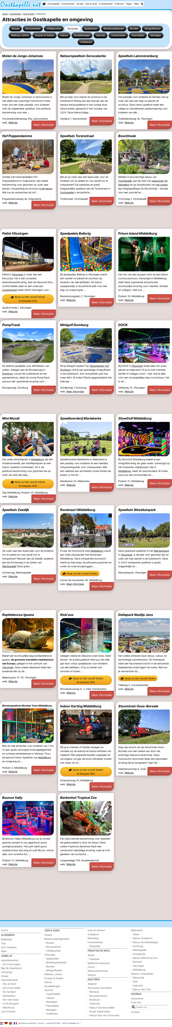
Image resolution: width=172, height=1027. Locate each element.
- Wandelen (50, 1001)
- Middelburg (138, 969)
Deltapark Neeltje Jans (135, 615)
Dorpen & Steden (44, 35)
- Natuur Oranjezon (141, 938)
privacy (41, 1023)
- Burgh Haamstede (99, 1011)
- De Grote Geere (10, 964)
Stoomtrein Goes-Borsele (138, 706)
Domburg (7, 373)
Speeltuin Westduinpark (137, 510)
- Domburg (137, 946)
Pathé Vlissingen (15, 233)
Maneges (155, 35)
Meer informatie (44, 124)
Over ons (136, 1002)
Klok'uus (67, 615)
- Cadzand (137, 985)
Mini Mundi (10, 418)
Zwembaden (118, 35)
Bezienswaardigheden (56, 938)
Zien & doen (91, 4)
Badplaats (6, 939)
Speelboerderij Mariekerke (80, 418)
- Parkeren (93, 959)
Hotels (4, 976)
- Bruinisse (94, 999)
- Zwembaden (52, 993)
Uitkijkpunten (54, 28)
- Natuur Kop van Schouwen (103, 1015)
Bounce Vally (12, 798)
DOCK (123, 325)
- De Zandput (8, 991)
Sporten (100, 35)
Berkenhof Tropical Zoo (78, 798)
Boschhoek (127, 136)
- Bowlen (49, 966)
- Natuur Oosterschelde (101, 1007)
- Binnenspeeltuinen (55, 962)
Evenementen (106, 4)
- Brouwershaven (97, 995)
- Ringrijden (94, 946)
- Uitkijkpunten (52, 950)
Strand (80, 4)
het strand (161, 184)
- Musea (49, 942)
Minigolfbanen (152, 28)
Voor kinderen (9, 947)
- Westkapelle (138, 950)
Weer (136, 4)
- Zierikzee (94, 1003)
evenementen (9, 289)
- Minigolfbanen (53, 970)
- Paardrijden (51, 1005)
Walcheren (137, 930)
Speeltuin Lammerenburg (138, 56)
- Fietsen (49, 998)
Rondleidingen (82, 35)
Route (91, 955)
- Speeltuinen (51, 958)
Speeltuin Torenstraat (77, 136)
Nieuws (92, 974)
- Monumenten (52, 946)
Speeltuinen (90, 28)
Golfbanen (86, 42)
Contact (135, 1011)
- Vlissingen (137, 965)
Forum (91, 967)
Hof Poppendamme (17, 136)
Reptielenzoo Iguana (18, 615)
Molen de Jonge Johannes (22, 56)
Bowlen (134, 28)
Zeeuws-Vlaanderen (142, 973)
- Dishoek (136, 961)
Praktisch (119, 4)
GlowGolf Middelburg (135, 418)
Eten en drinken (96, 930)
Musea (15, 28)
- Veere (135, 934)
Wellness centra (20, 35)
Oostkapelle (53, 4)
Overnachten (67, 4)
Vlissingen (17, 274)
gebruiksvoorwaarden (27, 1023)
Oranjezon (93, 934)
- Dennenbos (8, 995)
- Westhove (7, 1007)
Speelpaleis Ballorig (75, 233)
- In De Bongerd (10, 1003)
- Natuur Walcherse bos (144, 957)
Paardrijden (138, 35)
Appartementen (9, 960)
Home (4, 930)
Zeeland (92, 983)
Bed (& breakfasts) (11, 968)
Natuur (64, 35)
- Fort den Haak (10, 999)
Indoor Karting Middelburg (80, 706)
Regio (129, 4)
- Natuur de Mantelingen (144, 942)
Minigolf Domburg (74, 325)
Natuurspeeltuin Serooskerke (83, 56)
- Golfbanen (51, 1013)
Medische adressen (99, 963)
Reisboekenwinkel (98, 970)
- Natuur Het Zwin (141, 989)
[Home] (44, 3)
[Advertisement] (86, 219)
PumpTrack (11, 325)
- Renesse (93, 991)
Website (12, 122)
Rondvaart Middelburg (77, 510)
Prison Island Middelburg (137, 233)
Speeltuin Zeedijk (15, 510)
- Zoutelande (138, 954)
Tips (3, 943)
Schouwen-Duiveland (100, 987)
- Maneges (50, 1009)
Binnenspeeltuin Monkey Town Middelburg (27, 705)
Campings (6, 972)
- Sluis (134, 981)
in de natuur (45, 188)
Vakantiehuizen (9, 979)
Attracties (72, 28)
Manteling (93, 938)
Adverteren (137, 998)
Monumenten (33, 28)
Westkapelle (9, 566)
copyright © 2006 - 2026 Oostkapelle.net (62, 1023)
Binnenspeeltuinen (114, 28)
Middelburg (37, 459)
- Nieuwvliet (137, 977)
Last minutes (8, 1011)
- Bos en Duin (8, 983)
